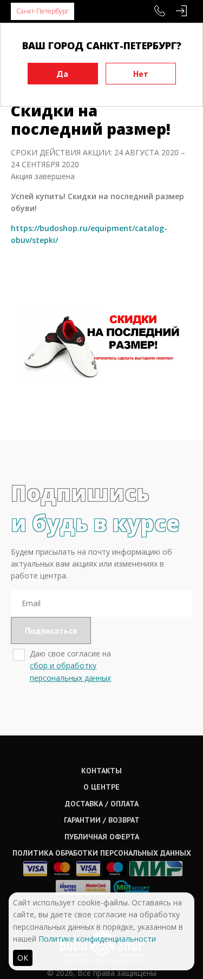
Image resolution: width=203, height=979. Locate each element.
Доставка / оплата (102, 804)
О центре (101, 787)
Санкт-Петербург (42, 11)
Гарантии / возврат (102, 820)
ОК (22, 957)
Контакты (101, 771)
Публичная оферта (101, 837)
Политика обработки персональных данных (101, 853)
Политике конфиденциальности (97, 939)
